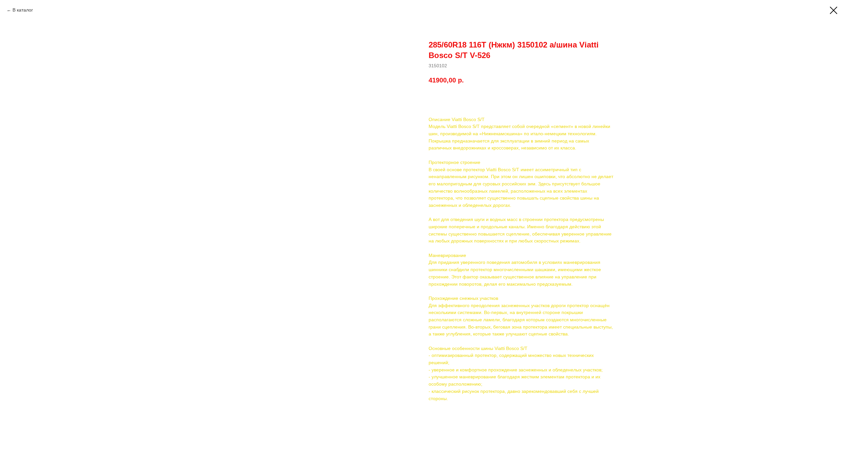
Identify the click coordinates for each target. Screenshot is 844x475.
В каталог (23, 10)
